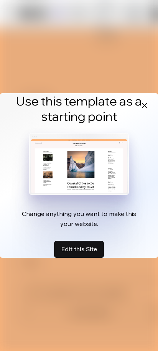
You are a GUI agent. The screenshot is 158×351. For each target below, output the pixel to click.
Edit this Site (79, 249)
